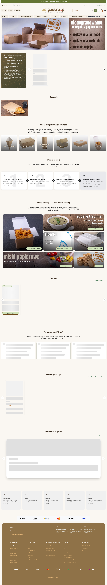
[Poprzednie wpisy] (3, 458)
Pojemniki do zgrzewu (50, 545)
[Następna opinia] (104, 346)
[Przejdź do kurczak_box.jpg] (27, 143)
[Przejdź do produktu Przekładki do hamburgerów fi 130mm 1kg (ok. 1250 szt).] (40, 61)
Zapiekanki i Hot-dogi (32, 559)
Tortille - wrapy (31, 555)
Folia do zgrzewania (50, 548)
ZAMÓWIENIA (84, 548)
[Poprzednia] (2, 1)
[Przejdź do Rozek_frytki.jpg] (9, 143)
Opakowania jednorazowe (13, 459)
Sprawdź (9, 150)
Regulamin (66, 552)
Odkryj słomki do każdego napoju (64, 248)
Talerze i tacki (13, 553)
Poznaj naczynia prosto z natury (95, 248)
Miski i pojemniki (13, 550)
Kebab (29, 545)
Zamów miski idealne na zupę (96, 228)
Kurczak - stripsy (31, 550)
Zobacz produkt (10, 313)
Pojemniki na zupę (13, 555)
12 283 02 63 (88, 5)
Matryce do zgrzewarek (50, 550)
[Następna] (104, 1)
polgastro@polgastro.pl (100, 5)
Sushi (29, 552)
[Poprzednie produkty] (29, 69)
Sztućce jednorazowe (50, 555)
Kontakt (65, 550)
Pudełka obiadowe (14, 548)
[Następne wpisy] (103, 458)
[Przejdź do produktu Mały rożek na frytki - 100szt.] (14, 389)
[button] (95, 10)
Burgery (29, 548)
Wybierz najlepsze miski (66, 266)
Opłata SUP (17, 10)
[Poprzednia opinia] (2, 346)
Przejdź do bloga (96, 435)
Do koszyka (40, 83)
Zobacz (14, 115)
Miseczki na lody (13, 557)
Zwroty (83, 550)
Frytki (29, 557)
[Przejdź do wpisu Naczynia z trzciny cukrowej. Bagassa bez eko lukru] (53, 447)
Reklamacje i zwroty (68, 557)
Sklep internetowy (53, 577)
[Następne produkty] (104, 69)
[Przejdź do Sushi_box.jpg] (80, 143)
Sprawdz (80, 150)
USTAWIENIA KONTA (86, 545)
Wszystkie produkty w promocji (95, 376)
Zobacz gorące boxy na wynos (34, 248)
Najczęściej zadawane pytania (70, 562)
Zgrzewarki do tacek (50, 552)
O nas (5, 10)
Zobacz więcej (98, 280)
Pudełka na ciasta (13, 560)
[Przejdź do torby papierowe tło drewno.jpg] (14, 108)
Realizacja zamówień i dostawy (70, 559)
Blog (11, 10)
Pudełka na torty (13, 562)
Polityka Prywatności (68, 555)
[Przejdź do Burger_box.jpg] (62, 143)
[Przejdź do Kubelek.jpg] (98, 143)
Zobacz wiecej (99, 266)
